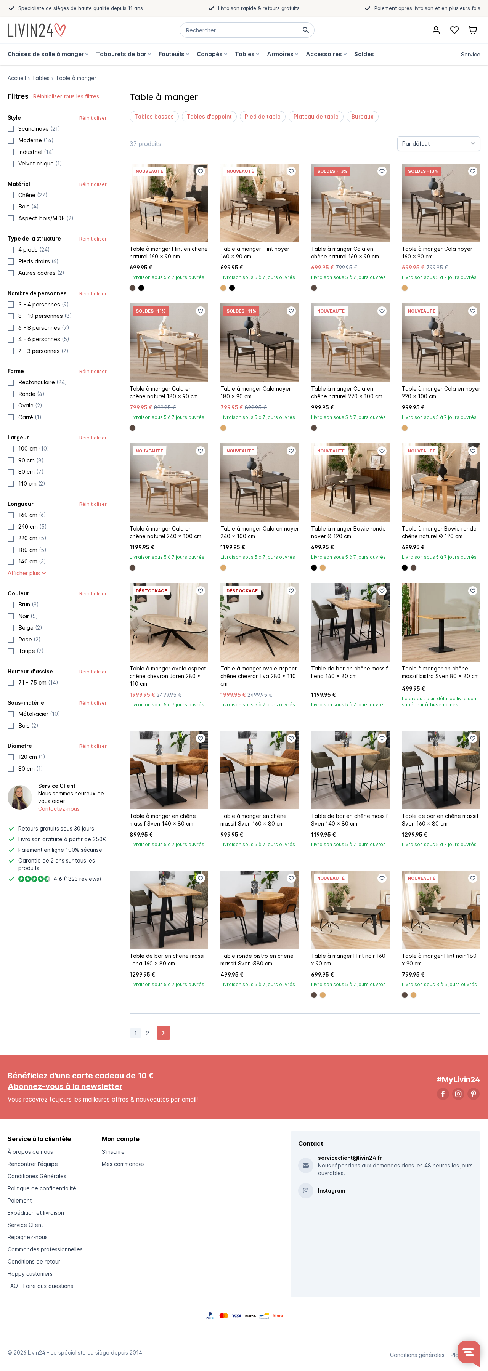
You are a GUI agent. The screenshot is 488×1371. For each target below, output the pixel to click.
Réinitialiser (93, 118)
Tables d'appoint (209, 116)
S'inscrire (113, 1151)
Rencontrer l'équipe (33, 1164)
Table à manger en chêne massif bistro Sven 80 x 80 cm (440, 672)
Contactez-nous (59, 808)
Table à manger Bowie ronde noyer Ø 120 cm (348, 532)
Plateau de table (316, 116)
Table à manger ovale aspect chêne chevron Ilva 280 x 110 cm (258, 676)
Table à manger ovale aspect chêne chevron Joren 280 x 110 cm (168, 676)
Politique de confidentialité (42, 1188)
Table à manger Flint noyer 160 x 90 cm (254, 252)
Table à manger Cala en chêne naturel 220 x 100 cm (346, 392)
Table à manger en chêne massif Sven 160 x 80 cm (253, 820)
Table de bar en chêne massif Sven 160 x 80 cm (440, 820)
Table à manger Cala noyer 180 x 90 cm (255, 392)
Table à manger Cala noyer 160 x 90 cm (437, 252)
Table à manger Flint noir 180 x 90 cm (439, 959)
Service (470, 54)
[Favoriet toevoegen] (200, 171)
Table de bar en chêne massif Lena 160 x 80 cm (168, 959)
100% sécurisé (84, 850)
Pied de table (263, 116)
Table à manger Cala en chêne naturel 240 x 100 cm (165, 532)
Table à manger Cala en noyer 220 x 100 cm (441, 392)
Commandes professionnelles (45, 1249)
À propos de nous (30, 1151)
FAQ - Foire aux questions (40, 1286)
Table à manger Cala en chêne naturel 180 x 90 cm (164, 392)
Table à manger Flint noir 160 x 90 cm (348, 959)
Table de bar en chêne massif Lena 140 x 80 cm (349, 672)
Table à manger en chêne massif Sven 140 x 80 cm (163, 820)
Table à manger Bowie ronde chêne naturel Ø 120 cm (439, 532)
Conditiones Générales (37, 1176)
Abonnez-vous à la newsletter (65, 1086)
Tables (41, 78)
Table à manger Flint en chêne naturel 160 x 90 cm (169, 252)
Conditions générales (417, 1355)
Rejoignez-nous (28, 1237)
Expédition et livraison (36, 1212)
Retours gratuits (38, 828)
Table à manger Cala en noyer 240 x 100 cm (259, 532)
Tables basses (154, 116)
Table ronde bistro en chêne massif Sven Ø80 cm (257, 959)
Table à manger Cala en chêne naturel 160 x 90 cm (345, 252)
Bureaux (363, 116)
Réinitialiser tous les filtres (66, 96)
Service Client (25, 1225)
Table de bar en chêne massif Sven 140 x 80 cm (349, 820)
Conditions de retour (34, 1261)
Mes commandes (123, 1164)
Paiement (20, 1200)
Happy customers (30, 1273)
